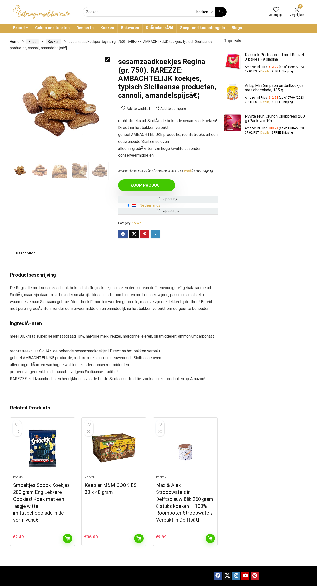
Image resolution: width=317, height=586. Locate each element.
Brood (19, 27)
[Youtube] (245, 576)
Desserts (85, 27)
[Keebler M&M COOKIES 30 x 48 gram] (114, 449)
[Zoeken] (221, 12)
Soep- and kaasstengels (202, 27)
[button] (107, 59)
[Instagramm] (236, 576)
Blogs (237, 27)
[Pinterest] (255, 576)
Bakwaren (130, 27)
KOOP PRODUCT (147, 185)
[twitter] (227, 576)
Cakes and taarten (52, 27)
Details (188, 171)
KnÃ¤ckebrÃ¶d (159, 27)
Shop (32, 42)
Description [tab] (25, 253)
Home (14, 42)
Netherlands (149, 205)
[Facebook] (218, 576)
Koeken (107, 27)
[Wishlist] (276, 10)
